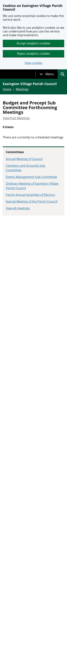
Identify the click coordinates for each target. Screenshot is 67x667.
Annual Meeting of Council (24, 159)
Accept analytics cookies (33, 43)
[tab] (46, 74)
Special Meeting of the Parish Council (32, 201)
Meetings (22, 89)
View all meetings (18, 208)
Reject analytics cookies (33, 53)
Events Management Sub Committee (31, 177)
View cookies (33, 63)
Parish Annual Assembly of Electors (30, 195)
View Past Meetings (16, 118)
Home (7, 89)
